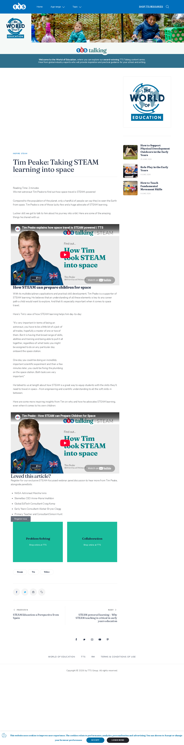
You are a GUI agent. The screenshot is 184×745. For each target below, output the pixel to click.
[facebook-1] (76, 639)
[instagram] (92, 639)
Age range (56, 6)
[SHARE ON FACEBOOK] (16, 592)
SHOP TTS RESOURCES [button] (151, 6)
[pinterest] (108, 639)
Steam (24, 154)
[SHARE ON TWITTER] (24, 592)
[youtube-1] (100, 639)
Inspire (16, 154)
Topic (75, 6)
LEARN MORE (118, 740)
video (47, 572)
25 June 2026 (146, 159)
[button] (41, 592)
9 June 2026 (145, 174)
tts (33, 572)
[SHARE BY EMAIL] (33, 592)
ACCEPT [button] (95, 740)
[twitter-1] (84, 639)
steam (20, 572)
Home (40, 6)
